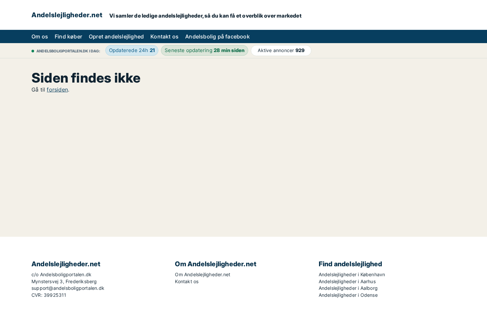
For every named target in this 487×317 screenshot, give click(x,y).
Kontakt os (164, 36)
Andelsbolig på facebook (217, 36)
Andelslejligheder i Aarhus (347, 281)
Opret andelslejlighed (116, 36)
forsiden (57, 89)
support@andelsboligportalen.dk (67, 288)
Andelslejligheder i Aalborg (348, 288)
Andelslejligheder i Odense (348, 295)
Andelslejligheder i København (352, 274)
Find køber (68, 36)
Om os (39, 36)
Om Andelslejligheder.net (202, 274)
